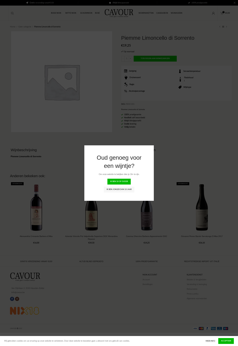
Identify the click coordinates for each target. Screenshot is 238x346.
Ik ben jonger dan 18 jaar (119, 189)
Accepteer (226, 341)
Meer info (210, 341)
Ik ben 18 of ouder (119, 181)
